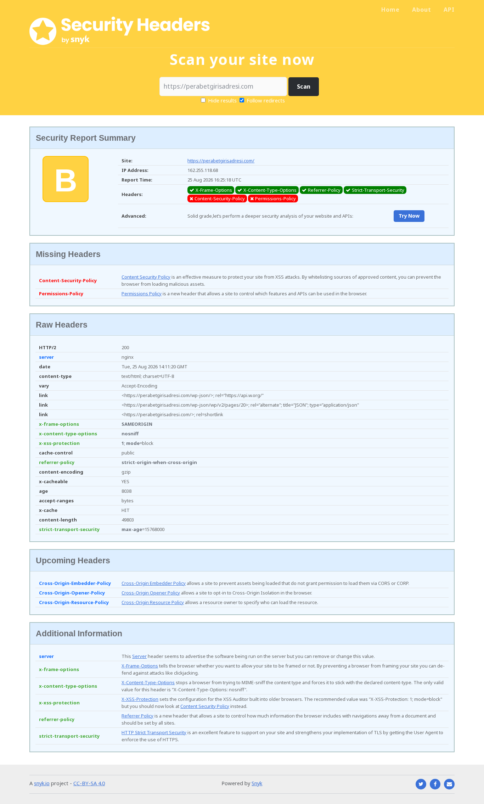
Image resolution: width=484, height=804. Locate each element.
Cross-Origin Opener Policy (151, 593)
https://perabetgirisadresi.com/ (220, 160)
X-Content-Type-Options (148, 682)
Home (390, 9)
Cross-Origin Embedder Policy (154, 583)
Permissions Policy (142, 293)
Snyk (257, 783)
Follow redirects (266, 100)
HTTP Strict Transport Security (154, 732)
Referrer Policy (137, 716)
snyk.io (42, 783)
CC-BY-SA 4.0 (89, 783)
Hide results (222, 100)
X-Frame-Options (140, 666)
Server (139, 656)
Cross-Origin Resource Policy (153, 602)
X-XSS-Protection (140, 699)
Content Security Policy (146, 277)
